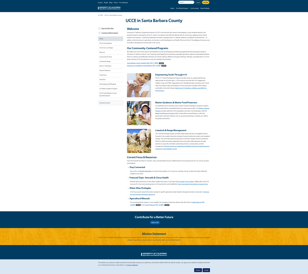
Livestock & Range (104, 61)
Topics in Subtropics (105, 66)
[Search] (193, 2)
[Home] (109, 8)
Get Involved (195, 8)
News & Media (205, 8)
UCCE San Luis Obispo (106, 48)
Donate (205, 2)
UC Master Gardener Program (108, 89)
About (172, 8)
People (106, 2)
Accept (206, 270)
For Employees (123, 2)
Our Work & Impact (182, 8)
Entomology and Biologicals (107, 84)
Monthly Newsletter (145, 171)
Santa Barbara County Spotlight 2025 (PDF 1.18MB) (142, 63)
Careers (100, 2)
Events (116, 2)
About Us (102, 52)
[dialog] (154, 266)
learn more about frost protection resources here (193, 184)
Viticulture (102, 79)
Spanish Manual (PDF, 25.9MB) (157, 205)
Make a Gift (155, 222)
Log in (198, 2)
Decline (198, 270)
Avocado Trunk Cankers (186, 181)
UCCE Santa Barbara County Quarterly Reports (108, 94)
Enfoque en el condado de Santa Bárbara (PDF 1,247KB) (144, 66)
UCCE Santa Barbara (105, 43)
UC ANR (100, 15)
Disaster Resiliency (104, 70)
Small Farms (103, 75)
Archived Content (104, 103)
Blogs (111, 2)
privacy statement (132, 265)
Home (101, 39)
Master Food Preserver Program (164, 113)
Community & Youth (105, 57)
